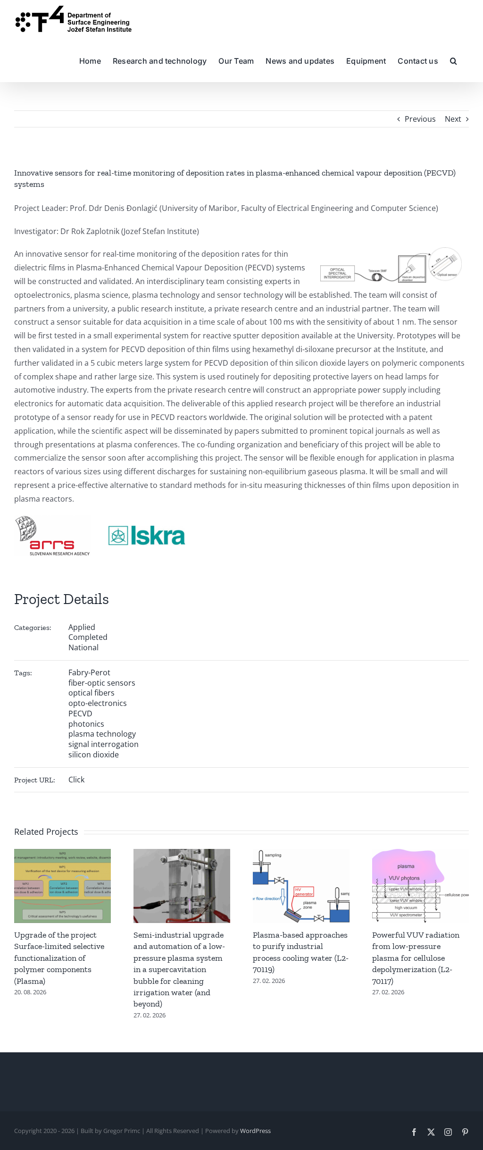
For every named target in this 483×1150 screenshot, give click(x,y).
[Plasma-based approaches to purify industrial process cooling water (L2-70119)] (301, 854)
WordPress (255, 1130)
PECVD (80, 713)
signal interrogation (103, 744)
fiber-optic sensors (101, 683)
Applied (81, 627)
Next (453, 119)
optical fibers (91, 693)
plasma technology (102, 734)
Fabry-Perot (89, 672)
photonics (86, 724)
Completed (88, 637)
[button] (453, 60)
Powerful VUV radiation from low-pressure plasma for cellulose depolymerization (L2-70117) (415, 958)
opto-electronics (97, 703)
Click (76, 779)
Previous (420, 119)
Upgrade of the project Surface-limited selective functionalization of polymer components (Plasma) (59, 958)
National (83, 647)
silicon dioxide (93, 754)
